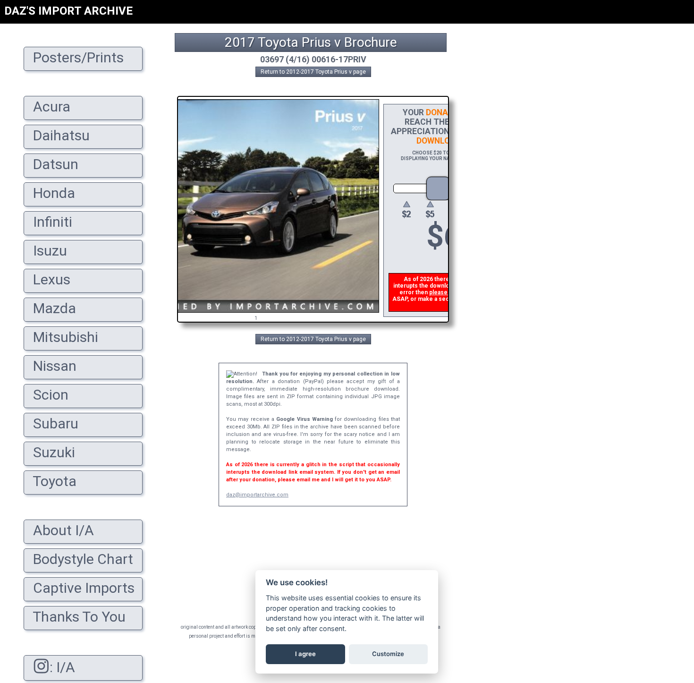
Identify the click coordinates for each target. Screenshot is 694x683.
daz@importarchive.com (257, 495)
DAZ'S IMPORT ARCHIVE (68, 10)
